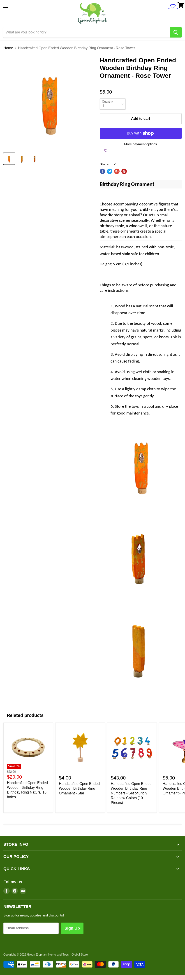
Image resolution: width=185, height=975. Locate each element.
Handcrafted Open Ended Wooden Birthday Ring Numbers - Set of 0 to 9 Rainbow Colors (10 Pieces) (131, 793)
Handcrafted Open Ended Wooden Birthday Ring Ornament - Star (79, 788)
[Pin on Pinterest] (124, 171)
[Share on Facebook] (102, 171)
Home (8, 48)
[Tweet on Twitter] (109, 171)
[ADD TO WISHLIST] (106, 150)
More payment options (140, 144)
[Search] (176, 32)
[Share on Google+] (117, 171)
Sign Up (72, 928)
